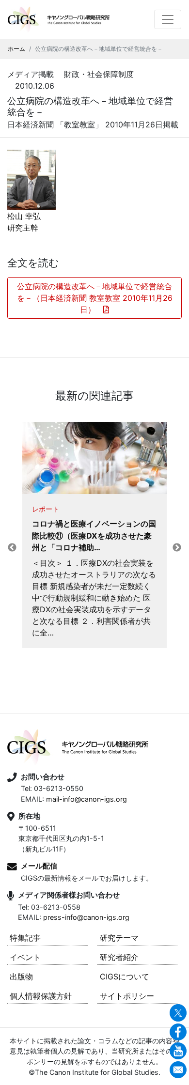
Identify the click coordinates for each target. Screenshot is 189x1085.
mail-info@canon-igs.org (86, 799)
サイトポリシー (127, 996)
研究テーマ (119, 938)
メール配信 (39, 865)
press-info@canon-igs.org (86, 917)
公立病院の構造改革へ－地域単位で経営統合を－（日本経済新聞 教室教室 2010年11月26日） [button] (95, 297)
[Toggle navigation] (167, 19)
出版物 (21, 976)
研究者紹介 (119, 957)
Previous (12, 548)
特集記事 (25, 938)
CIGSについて (124, 976)
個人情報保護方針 (41, 996)
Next (177, 548)
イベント (25, 957)
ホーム (16, 48)
